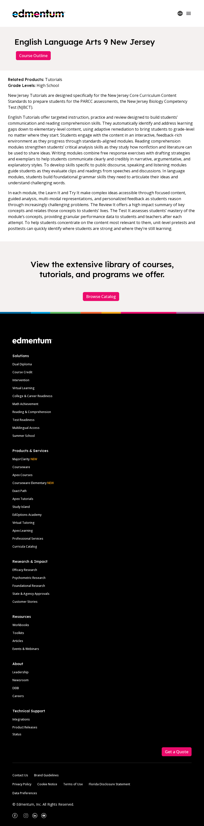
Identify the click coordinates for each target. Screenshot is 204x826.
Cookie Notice (47, 784)
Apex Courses (22, 475)
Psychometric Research (29, 578)
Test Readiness (23, 420)
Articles (17, 641)
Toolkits (18, 633)
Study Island (21, 507)
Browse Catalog (101, 296)
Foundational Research (28, 586)
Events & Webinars (25, 649)
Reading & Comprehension (31, 412)
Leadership (20, 672)
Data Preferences (24, 793)
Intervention (20, 380)
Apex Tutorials (22, 499)
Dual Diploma (22, 364)
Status (16, 734)
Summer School (23, 436)
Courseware (21, 467)
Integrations (21, 719)
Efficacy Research (24, 570)
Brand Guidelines (46, 775)
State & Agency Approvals (31, 594)
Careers (18, 696)
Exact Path (19, 491)
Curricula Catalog (24, 546)
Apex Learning (22, 530)
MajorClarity (21, 459)
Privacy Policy (21, 784)
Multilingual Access (26, 428)
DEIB (15, 688)
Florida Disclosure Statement (109, 784)
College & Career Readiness (32, 396)
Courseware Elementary (33, 483)
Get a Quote (176, 751)
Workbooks (20, 625)
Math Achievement (25, 404)
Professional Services (27, 538)
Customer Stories (25, 602)
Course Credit (22, 372)
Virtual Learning (23, 388)
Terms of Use (73, 784)
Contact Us (20, 775)
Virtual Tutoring (23, 523)
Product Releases (24, 727)
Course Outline (33, 55)
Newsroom (20, 680)
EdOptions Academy (27, 515)
